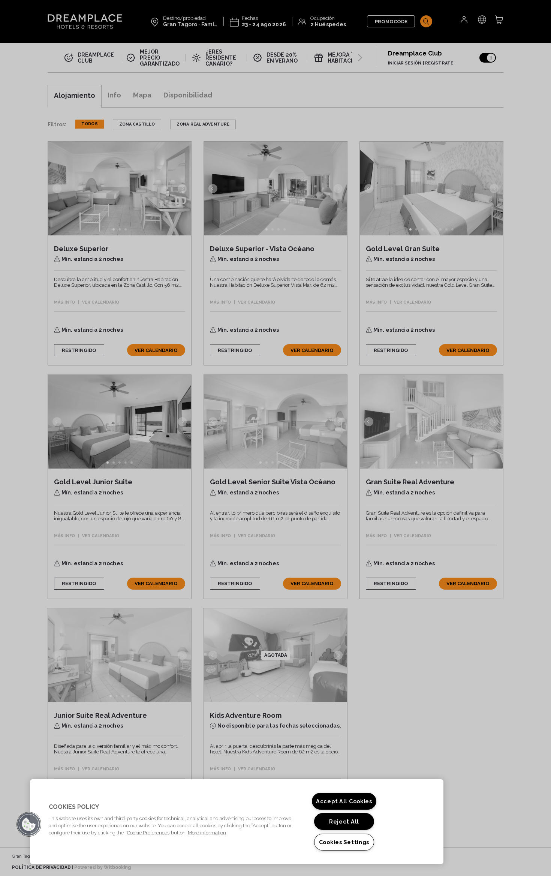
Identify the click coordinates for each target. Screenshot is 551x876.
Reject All (344, 821)
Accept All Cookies (344, 801)
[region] (236, 821)
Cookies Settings (344, 842)
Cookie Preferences (148, 833)
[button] (29, 824)
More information (207, 833)
